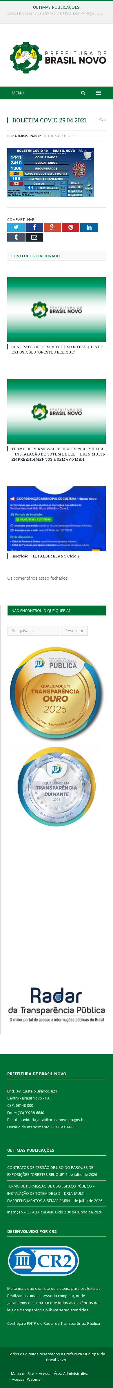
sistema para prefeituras (79, 1288)
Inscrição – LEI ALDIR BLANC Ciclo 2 (45, 556)
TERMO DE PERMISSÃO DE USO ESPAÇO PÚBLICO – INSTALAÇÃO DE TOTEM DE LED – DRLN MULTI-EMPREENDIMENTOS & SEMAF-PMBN (58, 13)
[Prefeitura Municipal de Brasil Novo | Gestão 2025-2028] (58, 56)
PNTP (31, 1323)
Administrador (28, 136)
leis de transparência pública (32, 1310)
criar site (42, 1288)
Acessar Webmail (27, 1379)
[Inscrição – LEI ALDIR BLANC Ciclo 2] (56, 518)
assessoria (47, 1295)
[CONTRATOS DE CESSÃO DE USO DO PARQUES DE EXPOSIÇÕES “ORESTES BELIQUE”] (56, 309)
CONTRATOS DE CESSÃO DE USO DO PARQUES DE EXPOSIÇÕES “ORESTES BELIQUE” (57, 349)
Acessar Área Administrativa (63, 1373)
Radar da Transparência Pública (71, 1323)
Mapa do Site (22, 1373)
